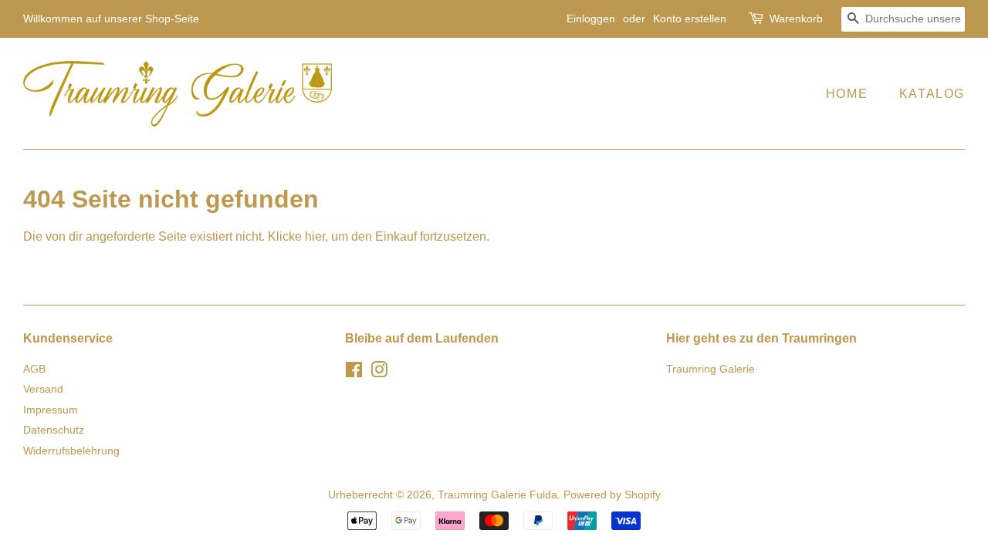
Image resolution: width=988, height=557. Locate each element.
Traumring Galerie (710, 369)
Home (847, 93)
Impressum (50, 410)
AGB (34, 369)
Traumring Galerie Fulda (497, 495)
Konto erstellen (689, 18)
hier (315, 236)
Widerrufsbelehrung (71, 451)
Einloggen (591, 18)
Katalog (932, 93)
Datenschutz (53, 430)
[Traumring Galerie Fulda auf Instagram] (378, 373)
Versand (43, 389)
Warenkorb (796, 18)
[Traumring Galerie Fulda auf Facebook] (354, 373)
